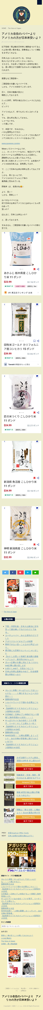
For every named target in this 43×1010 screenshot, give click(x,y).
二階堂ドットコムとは (12, 988)
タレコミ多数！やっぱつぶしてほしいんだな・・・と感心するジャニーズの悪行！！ (21, 693)
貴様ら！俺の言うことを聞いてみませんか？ (17, 935)
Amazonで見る (28, 765)
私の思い (24, 988)
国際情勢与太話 (12, 699)
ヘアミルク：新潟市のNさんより (19, 659)
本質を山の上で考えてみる (18, 833)
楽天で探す (28, 769)
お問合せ (23, 990)
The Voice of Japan (10, 612)
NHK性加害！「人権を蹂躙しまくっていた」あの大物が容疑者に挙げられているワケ (21, 738)
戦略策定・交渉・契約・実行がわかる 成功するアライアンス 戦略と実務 (29, 778)
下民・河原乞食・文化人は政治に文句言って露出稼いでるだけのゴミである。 (21, 629)
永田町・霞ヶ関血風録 (9, 944)
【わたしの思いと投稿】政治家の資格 (21, 656)
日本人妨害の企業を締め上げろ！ (21, 836)
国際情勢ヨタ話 (12, 732)
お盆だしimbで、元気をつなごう (19, 668)
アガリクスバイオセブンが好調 (18, 641)
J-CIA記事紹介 (6, 938)
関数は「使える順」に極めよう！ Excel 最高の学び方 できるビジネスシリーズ (28, 813)
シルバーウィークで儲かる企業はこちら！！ (19, 887)
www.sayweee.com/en (11, 143)
